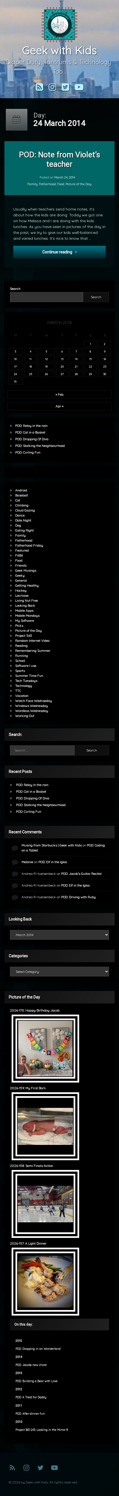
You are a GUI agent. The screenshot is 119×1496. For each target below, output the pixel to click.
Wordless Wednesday (31, 711)
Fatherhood (47, 184)
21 (76, 366)
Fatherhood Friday (29, 545)
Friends (21, 565)
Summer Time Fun (29, 676)
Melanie (27, 862)
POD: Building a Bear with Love (36, 1381)
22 (90, 366)
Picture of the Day (79, 184)
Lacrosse (22, 595)
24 (15, 374)
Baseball (21, 495)
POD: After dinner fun (30, 1414)
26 (46, 374)
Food (60, 184)
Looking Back (25, 605)
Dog (18, 525)
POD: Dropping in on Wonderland (38, 1349)
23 (104, 366)
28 (76, 374)
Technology (23, 686)
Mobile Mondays (27, 615)
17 (15, 366)
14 (76, 359)
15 (90, 359)
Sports (20, 671)
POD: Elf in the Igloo (52, 862)
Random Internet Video (32, 640)
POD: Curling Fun (27, 452)
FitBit (19, 555)
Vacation (22, 696)
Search (15, 289)
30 (104, 374)
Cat (17, 500)
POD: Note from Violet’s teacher (59, 159)
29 (90, 374)
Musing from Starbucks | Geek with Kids (52, 845)
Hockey (21, 590)
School (20, 660)
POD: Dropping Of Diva (31, 439)
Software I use (25, 665)
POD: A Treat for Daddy (30, 1397)
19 (46, 366)
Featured (22, 550)
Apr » (59, 406)
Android (21, 490)
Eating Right (24, 530)
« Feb (59, 394)
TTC (18, 691)
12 (46, 359)
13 (62, 359)
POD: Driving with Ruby (78, 897)
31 (15, 381)
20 (62, 366)
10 (15, 359)
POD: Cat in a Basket (30, 432)
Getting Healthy (27, 585)
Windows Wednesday (31, 706)
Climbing (22, 505)
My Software (24, 620)
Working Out (24, 716)
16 (105, 359)
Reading (21, 645)
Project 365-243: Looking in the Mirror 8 (41, 1430)
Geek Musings (25, 570)
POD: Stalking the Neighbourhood (40, 446)
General (21, 580)
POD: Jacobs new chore (31, 1365)
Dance (20, 515)
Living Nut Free (26, 600)
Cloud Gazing (25, 510)
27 (62, 374)
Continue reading (74, 251)
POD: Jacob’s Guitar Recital (81, 873)
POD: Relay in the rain (31, 425)
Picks (19, 625)
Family (32, 184)
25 (30, 374)
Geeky (20, 575)
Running (21, 655)
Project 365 (23, 635)
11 (30, 359)
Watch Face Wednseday (33, 701)
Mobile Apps (24, 610)
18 (30, 366)
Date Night (23, 520)
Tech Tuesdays (26, 681)
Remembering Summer (32, 650)
